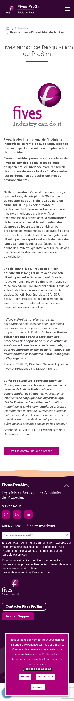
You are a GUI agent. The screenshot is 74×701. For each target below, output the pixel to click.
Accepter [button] (37, 687)
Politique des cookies (37, 668)
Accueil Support (18, 616)
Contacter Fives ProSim (24, 606)
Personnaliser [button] (45, 676)
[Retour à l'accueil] (8, 28)
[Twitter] (6, 514)
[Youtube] (17, 514)
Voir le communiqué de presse (31, 451)
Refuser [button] (25, 676)
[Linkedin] (28, 514)
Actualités (21, 28)
